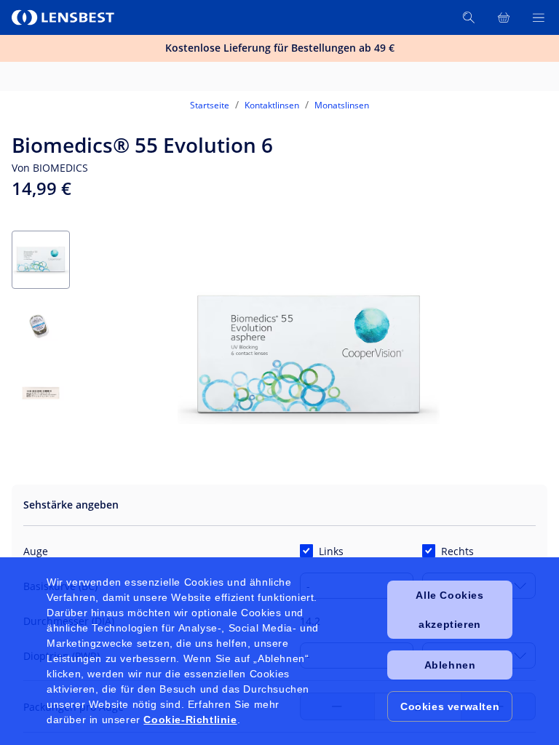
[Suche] (468, 17)
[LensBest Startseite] (64, 17)
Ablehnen (450, 665)
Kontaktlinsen (272, 105)
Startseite (209, 105)
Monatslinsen (341, 105)
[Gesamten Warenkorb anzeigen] (503, 17)
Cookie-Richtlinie (190, 719)
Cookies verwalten (449, 706)
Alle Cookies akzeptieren (449, 609)
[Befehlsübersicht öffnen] (538, 17)
